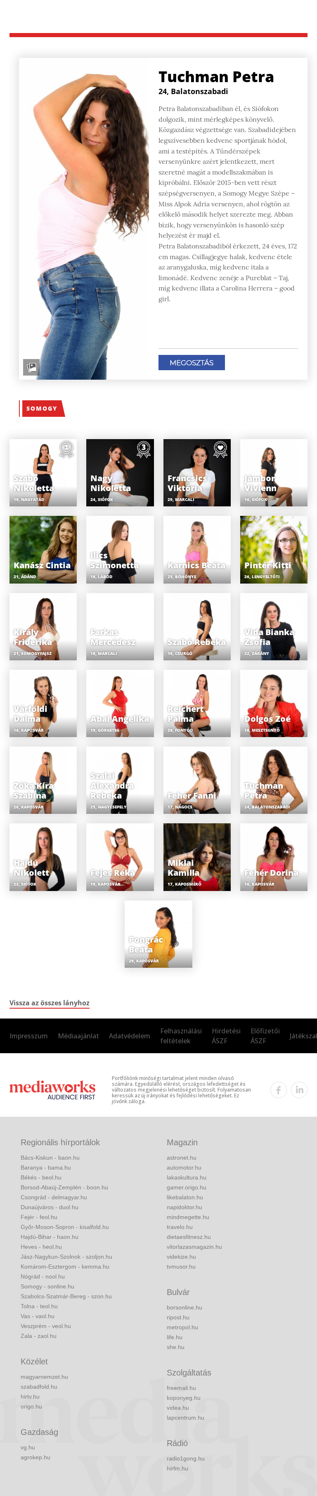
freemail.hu (181, 1388)
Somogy (41, 408)
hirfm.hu (177, 1468)
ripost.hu (178, 1317)
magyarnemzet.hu (44, 1376)
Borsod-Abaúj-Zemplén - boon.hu (64, 1187)
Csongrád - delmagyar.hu (54, 1197)
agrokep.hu (35, 1457)
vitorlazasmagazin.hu (194, 1246)
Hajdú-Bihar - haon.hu (49, 1237)
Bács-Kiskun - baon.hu (50, 1157)
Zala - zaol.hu (39, 1336)
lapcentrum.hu (185, 1417)
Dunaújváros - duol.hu (49, 1207)
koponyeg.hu (184, 1397)
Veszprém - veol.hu (46, 1326)
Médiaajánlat (78, 1035)
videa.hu (178, 1407)
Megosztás (191, 363)
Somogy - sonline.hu (47, 1286)
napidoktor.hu (184, 1207)
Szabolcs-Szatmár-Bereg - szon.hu (66, 1296)
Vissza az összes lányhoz (49, 1002)
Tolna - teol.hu (39, 1306)
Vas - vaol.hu (37, 1316)
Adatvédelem (129, 1035)
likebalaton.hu (185, 1197)
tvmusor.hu (181, 1266)
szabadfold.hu (39, 1386)
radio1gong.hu (186, 1458)
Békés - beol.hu (41, 1177)
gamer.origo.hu (186, 1187)
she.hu (176, 1347)
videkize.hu (181, 1256)
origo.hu (31, 1406)
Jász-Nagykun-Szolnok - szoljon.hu (66, 1256)
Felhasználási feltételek (181, 1035)
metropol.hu (182, 1327)
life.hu (174, 1337)
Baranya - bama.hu (46, 1167)
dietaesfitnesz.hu (189, 1237)
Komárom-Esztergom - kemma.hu (65, 1266)
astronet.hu (181, 1157)
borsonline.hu (184, 1307)
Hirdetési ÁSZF (226, 1035)
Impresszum (28, 1035)
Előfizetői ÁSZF (265, 1035)
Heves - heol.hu (41, 1246)
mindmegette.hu (188, 1217)
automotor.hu (184, 1167)
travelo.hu (180, 1227)
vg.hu (28, 1447)
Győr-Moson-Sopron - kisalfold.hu (65, 1227)
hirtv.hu (30, 1396)
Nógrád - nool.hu (43, 1276)
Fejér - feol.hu (39, 1217)
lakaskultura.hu (186, 1177)
